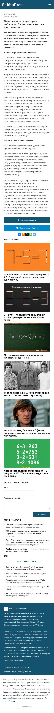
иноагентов (8, 650)
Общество (14, 17)
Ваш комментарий (12, 498)
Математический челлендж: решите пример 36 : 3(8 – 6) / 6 (25, 356)
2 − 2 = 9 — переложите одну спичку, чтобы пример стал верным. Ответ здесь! (24, 317)
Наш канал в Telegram (28, 228)
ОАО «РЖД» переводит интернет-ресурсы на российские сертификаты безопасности (24, 525)
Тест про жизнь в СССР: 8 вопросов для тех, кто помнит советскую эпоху (26, 394)
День (19, 561)
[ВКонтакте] (19, 234)
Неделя (26, 561)
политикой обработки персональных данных (22, 698)
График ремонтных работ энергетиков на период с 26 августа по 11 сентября (27, 550)
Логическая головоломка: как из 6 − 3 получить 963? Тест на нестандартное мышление (26, 473)
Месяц (33, 561)
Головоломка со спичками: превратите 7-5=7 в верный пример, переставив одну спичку (26, 277)
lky (21, 660)
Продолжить (27, 706)
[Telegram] (34, 234)
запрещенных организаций (26, 650)
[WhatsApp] (30, 234)
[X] (27, 234)
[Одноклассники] (23, 234)
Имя (6, 487)
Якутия (6, 17)
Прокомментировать (27, 220)
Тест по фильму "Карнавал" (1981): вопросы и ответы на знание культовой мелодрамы (27, 433)
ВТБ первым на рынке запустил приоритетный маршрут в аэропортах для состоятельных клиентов (26, 533)
